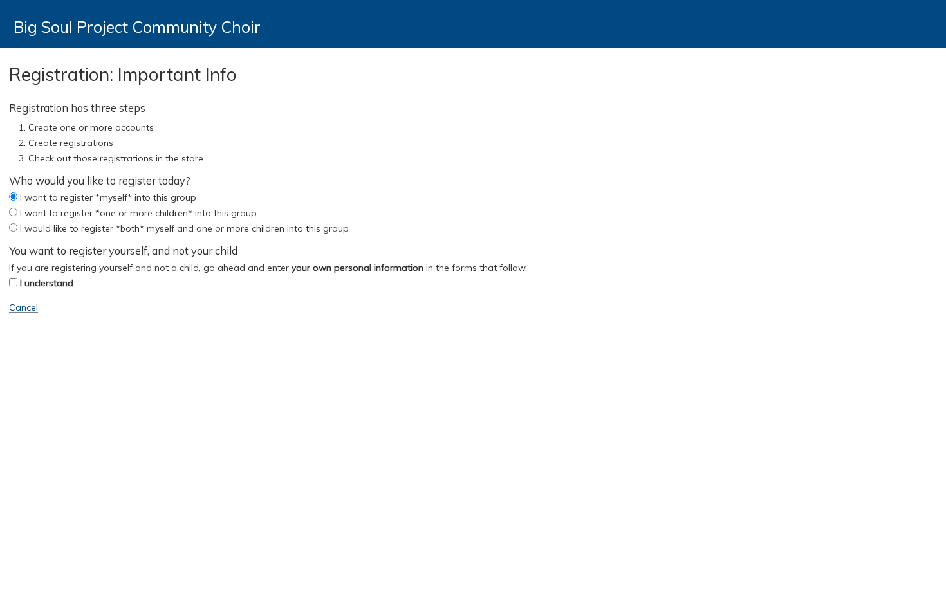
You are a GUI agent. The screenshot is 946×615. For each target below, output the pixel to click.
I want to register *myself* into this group (108, 197)
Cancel (23, 307)
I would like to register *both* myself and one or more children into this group (184, 228)
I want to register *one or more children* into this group (138, 213)
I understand (46, 283)
